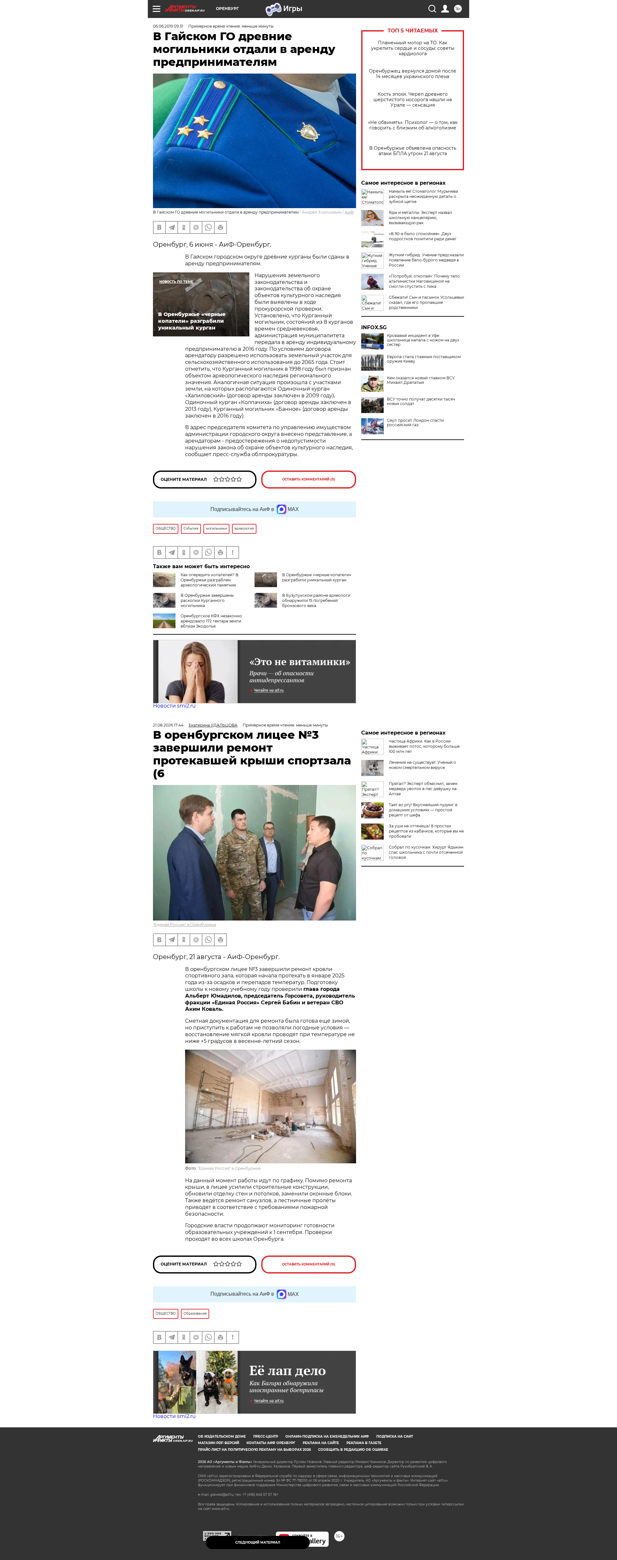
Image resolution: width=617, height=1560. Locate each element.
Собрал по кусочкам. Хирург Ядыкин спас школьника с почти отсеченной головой (426, 852)
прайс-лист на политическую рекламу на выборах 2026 (254, 1450)
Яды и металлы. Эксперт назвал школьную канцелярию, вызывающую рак (420, 217)
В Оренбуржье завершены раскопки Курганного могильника (207, 600)
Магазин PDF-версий (218, 1443)
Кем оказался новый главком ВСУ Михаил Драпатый (421, 380)
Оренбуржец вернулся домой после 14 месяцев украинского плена (412, 73)
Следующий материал (257, 1542)
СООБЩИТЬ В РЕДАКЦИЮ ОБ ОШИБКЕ (353, 1450)
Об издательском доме (222, 1436)
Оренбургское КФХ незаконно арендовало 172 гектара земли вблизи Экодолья (211, 621)
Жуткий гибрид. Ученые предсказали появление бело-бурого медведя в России (426, 260)
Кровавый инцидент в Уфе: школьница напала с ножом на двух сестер (423, 340)
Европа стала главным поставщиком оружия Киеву (424, 359)
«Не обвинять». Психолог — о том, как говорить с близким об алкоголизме (413, 125)
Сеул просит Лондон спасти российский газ (415, 422)
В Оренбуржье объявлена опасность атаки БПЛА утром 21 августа (412, 150)
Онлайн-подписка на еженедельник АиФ (327, 1436)
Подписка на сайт (394, 1436)
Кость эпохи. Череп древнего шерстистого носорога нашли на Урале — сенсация (412, 100)
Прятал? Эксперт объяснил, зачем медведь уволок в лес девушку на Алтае (423, 788)
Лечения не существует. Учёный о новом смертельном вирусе (422, 765)
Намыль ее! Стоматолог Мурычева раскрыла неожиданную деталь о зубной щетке (423, 196)
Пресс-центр (265, 1436)
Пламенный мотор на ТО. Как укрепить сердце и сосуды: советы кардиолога (412, 48)
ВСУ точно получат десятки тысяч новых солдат (421, 401)
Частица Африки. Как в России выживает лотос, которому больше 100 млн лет (424, 746)
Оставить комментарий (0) (308, 479)
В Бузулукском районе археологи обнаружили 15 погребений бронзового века (316, 600)
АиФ (349, 212)
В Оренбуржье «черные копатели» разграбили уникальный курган (316, 577)
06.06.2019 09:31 (168, 26)
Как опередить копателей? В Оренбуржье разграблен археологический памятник (209, 579)
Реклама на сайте (321, 1443)
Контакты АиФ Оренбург (270, 1443)
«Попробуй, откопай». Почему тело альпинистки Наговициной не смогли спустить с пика (424, 281)
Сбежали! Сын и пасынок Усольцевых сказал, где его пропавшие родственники (426, 302)
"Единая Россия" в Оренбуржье (184, 924)
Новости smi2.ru (174, 706)
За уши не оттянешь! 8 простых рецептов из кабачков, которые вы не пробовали (426, 831)
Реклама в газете (363, 1443)
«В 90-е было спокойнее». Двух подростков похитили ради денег (423, 236)
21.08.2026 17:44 (168, 725)
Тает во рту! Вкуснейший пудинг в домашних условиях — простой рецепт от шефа (423, 809)
